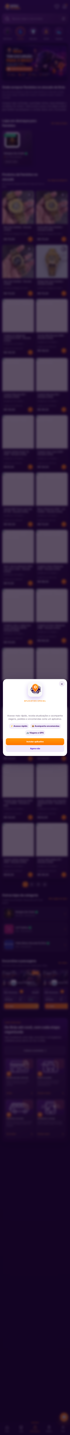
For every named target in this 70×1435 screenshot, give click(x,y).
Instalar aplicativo (35, 741)
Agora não (35, 748)
